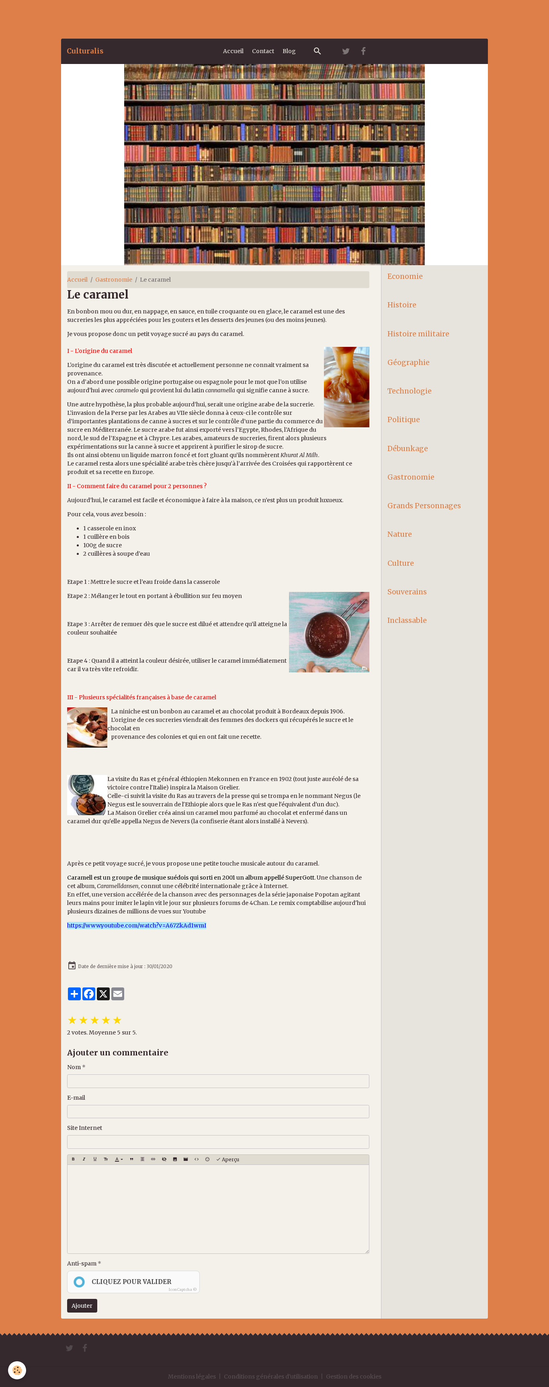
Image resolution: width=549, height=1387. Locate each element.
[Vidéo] (185, 1159)
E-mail (76, 1097)
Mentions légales (192, 1376)
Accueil (233, 51)
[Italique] (84, 1159)
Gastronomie (113, 279)
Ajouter (82, 1305)
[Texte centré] (142, 1159)
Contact (263, 51)
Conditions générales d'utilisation (271, 1376)
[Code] (196, 1159)
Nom (74, 1067)
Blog (289, 51)
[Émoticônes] (207, 1159)
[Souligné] (94, 1159)
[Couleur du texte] (118, 1159)
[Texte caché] (164, 1159)
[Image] (174, 1159)
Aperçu (230, 1159)
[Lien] (153, 1159)
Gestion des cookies (353, 1376)
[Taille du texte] (105, 1159)
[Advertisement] (146, 18)
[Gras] (73, 1159)
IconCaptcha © (183, 1289)
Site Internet (84, 1127)
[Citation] (131, 1159)
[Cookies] (17, 1370)
